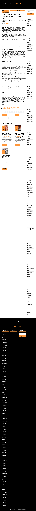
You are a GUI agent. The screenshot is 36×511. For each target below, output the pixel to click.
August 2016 (29, 213)
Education (29, 245)
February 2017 (29, 205)
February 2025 (29, 48)
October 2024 (4, 361)
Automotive (29, 232)
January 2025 (29, 50)
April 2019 (29, 159)
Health (28, 264)
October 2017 (29, 190)
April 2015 (4, 502)
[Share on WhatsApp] (12, 112)
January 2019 (29, 163)
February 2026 (29, 27)
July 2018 (4, 463)
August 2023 (4, 384)
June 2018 (4, 465)
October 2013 (29, 224)
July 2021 (4, 424)
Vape (28, 301)
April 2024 (29, 65)
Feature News (29, 253)
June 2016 (29, 215)
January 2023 (29, 94)
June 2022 (29, 107)
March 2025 (29, 46)
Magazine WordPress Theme (15, 509)
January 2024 (29, 71)
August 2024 (4, 365)
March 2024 (29, 67)
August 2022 (4, 403)
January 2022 (29, 117)
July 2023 (28, 82)
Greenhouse (29, 262)
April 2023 (29, 88)
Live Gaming (29, 272)
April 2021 (29, 134)
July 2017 (4, 481)
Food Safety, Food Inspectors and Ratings (9, 108)
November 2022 (29, 98)
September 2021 (4, 421)
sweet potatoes (4, 56)
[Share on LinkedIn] (10, 112)
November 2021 (29, 121)
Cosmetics (29, 239)
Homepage (29, 314)
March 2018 (29, 182)
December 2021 (29, 119)
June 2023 (29, 84)
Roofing (28, 285)
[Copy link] (23, 112)
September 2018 (30, 171)
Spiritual (28, 289)
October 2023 (29, 77)
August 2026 (29, 19)
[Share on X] (7, 112)
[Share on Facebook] (5, 112)
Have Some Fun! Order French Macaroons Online (10, 107)
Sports (28, 291)
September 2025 (30, 34)
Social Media (29, 287)
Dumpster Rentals (30, 243)
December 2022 (29, 96)
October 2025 (4, 344)
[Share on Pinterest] (14, 112)
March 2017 (29, 203)
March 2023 (29, 90)
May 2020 (28, 140)
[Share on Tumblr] (19, 112)
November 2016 (29, 211)
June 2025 (29, 40)
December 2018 (29, 165)
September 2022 (4, 402)
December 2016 (29, 209)
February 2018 (29, 184)
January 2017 (29, 207)
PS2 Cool (18, 3)
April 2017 (29, 201)
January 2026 (29, 29)
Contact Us (29, 312)
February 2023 (29, 92)
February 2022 (29, 115)
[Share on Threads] (21, 112)
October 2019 (4, 444)
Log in (11, 332)
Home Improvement (30, 268)
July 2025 (28, 38)
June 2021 (29, 130)
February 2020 (29, 146)
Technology (29, 295)
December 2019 (4, 442)
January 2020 (29, 148)
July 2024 (28, 59)
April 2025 (29, 44)
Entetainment (29, 247)
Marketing (29, 274)
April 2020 (29, 142)
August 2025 (29, 36)
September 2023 (4, 382)
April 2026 (29, 23)
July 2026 (28, 21)
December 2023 (29, 73)
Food (8, 10)
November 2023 (29, 75)
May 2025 (28, 42)
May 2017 (4, 484)
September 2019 (30, 153)
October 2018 (29, 169)
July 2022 (4, 405)
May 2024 (28, 63)
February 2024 (29, 69)
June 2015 (29, 219)
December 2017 (29, 186)
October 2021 (29, 123)
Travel (28, 299)
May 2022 (28, 109)
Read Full (5, 145)
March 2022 (29, 113)
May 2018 (28, 178)
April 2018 (29, 180)
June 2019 (29, 157)
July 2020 (28, 136)
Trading (28, 297)
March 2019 (29, 161)
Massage (28, 276)
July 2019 (28, 155)
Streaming (29, 293)
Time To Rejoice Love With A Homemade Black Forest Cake (20, 133)
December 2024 (29, 52)
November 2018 (29, 167)
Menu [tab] (3, 8)
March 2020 (29, 144)
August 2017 (29, 194)
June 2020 (29, 138)
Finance (28, 255)
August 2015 (29, 217)
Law (28, 270)
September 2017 (30, 192)
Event (28, 249)
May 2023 (28, 86)
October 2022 (29, 100)
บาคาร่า (18, 323)
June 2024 (29, 61)
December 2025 (4, 342)
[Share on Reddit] (16, 112)
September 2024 (4, 363)
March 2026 (29, 25)
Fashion (28, 251)
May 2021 (28, 132)
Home (28, 266)
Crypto (28, 241)
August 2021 (4, 423)
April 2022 (29, 111)
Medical (28, 278)
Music (28, 280)
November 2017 (29, 188)
